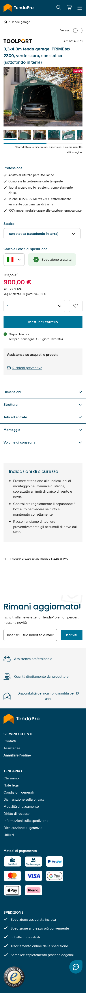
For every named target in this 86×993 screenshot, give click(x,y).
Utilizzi (9, 834)
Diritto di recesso (17, 813)
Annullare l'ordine (17, 755)
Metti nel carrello (43, 322)
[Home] (6, 22)
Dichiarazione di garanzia (23, 827)
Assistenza (12, 748)
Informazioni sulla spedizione (26, 820)
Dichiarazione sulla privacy (24, 799)
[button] (69, 7)
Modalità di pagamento (21, 806)
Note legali (12, 785)
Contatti (10, 741)
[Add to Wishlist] (75, 306)
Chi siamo (11, 778)
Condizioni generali (19, 792)
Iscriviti (71, 634)
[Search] (58, 8)
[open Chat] (75, 967)
